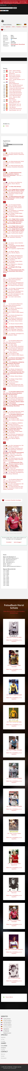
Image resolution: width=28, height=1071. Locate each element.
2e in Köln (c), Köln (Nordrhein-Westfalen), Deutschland (12, 208)
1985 (4, 479)
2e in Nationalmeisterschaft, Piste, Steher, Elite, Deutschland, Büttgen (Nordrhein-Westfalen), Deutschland (13, 459)
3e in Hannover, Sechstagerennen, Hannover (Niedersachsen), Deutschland (13, 291)
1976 (4, 182)
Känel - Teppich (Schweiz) (15, 70)
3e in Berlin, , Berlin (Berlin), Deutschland (13, 345)
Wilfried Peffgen (6, 374)
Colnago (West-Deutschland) (15, 92)
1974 (4, 161)
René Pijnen (12, 453)
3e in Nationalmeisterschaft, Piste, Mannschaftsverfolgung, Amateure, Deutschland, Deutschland (13, 154)
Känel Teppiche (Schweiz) (15, 76)
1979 (4, 278)
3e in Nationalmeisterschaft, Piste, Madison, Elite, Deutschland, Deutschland (13, 236)
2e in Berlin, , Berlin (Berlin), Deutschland (13, 396)
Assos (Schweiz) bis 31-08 (15, 104)
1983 (4, 411)
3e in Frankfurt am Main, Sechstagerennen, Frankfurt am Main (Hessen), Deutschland (13, 312)
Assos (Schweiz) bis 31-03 (15, 110)
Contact (2, 1056)
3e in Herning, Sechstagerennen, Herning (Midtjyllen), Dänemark (13, 315)
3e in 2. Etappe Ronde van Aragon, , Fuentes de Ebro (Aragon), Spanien (13, 233)
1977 (4, 204)
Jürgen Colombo (6, 176)
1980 (4, 303)
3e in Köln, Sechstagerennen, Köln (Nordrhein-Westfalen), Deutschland (13, 294)
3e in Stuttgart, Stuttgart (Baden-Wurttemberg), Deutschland (13, 214)
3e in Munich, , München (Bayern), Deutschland (11, 253)
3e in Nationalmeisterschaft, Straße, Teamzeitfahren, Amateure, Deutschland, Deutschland (13, 163)
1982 (4, 396)
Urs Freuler (19, 453)
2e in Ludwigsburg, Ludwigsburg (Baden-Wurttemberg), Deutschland (13, 423)
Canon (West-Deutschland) (15, 91)
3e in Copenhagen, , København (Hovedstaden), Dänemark (13, 331)
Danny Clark (13, 468)
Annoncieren (3, 1058)
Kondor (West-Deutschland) (15, 86)
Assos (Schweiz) (13, 100)
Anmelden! (9, 542)
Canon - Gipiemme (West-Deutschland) (15, 97)
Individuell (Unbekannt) (14, 78)
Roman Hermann (19, 328)
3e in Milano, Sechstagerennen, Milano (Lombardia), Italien (12, 456)
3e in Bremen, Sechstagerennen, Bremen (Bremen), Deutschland (13, 308)
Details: (7, 126)
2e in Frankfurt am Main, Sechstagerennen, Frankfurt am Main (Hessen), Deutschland (13, 355)
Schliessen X (14, 4)
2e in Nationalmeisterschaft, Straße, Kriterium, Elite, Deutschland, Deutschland (13, 412)
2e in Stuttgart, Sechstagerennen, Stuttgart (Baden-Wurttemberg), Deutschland (13, 449)
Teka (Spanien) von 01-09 (15, 105)
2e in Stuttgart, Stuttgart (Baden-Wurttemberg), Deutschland (13, 262)
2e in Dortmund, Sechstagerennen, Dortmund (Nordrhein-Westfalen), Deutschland (13, 283)
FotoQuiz (3, 1049)
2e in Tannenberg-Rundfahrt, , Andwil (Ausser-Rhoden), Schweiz (12, 205)
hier (18, 2)
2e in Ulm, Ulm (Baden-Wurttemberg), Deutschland (11, 382)
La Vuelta (3, 1041)
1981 (4, 340)
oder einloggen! (17, 542)
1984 (4, 445)
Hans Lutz (19, 175)
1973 (4, 153)
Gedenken (3, 1037)
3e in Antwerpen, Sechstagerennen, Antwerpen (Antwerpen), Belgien (13, 334)
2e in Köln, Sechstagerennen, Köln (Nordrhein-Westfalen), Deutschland (13, 446)
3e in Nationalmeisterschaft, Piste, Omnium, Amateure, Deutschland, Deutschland (13, 166)
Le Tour (2, 1039)
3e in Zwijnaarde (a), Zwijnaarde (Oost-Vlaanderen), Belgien (13, 264)
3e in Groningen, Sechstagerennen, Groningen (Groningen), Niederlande (13, 289)
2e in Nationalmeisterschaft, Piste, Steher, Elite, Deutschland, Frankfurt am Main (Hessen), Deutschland (13, 194)
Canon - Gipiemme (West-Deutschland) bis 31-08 (15, 102)
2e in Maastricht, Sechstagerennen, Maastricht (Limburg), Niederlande (13, 473)
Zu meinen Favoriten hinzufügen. (13, 500)
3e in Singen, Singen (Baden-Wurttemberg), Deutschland (12, 259)
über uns (3, 1054)
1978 (4, 243)
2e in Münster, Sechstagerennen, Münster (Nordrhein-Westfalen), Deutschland (13, 256)
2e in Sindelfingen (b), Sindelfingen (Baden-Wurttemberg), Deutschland (13, 211)
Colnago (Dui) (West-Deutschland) (16, 88)
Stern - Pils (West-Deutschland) (16, 85)
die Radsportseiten (7, 1027)
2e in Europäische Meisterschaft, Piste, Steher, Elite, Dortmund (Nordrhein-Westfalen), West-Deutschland (13, 280)
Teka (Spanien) (12, 107)
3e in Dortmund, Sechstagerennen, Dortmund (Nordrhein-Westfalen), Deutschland (13, 348)
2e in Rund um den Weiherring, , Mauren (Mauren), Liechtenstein (12, 184)
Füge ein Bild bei (9, 997)
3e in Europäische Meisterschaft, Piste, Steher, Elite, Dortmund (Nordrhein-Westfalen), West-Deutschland (13, 481)
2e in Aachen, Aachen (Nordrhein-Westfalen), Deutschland (13, 243)
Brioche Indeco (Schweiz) (14, 75)
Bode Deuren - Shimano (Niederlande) (14, 83)
